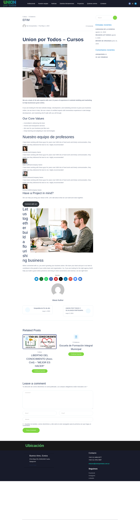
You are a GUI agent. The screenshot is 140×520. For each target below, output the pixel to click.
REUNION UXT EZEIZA (103, 35)
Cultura (25, 16)
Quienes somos (92, 3)
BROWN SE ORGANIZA (103, 41)
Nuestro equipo (43, 3)
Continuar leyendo (39, 371)
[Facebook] (129, 3)
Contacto (103, 3)
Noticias (54, 3)
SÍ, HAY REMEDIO (102, 57)
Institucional (31, 3)
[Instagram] (132, 3)
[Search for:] (106, 17)
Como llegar (32, 465)
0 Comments (89, 26)
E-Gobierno (32, 16)
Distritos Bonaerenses (67, 3)
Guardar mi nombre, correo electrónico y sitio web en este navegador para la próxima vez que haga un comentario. (57, 424)
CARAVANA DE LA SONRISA (105, 29)
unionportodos (32, 26)
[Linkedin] (135, 3)
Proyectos (80, 3)
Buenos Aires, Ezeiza (38, 456)
